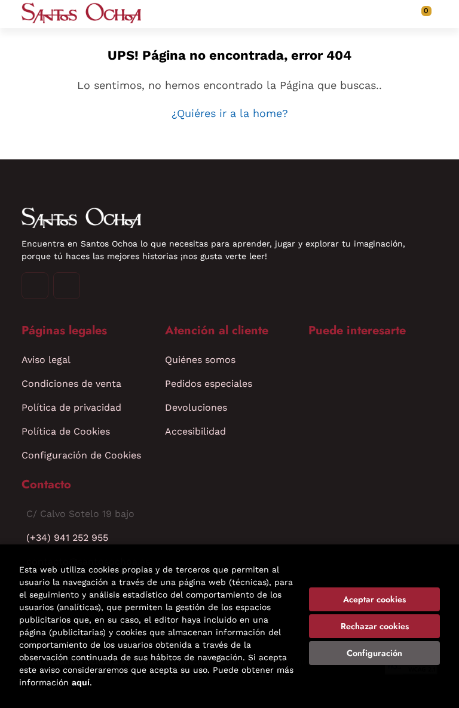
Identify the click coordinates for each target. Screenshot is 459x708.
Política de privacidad (71, 407)
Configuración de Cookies (81, 455)
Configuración (374, 653)
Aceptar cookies (374, 599)
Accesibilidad (195, 431)
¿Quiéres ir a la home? (230, 113)
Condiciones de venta (71, 383)
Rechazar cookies (375, 626)
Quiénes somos (200, 359)
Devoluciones (196, 407)
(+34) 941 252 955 (67, 537)
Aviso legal (46, 359)
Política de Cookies (66, 431)
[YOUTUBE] (66, 285)
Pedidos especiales (208, 383)
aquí (81, 682)
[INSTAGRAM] (35, 285)
